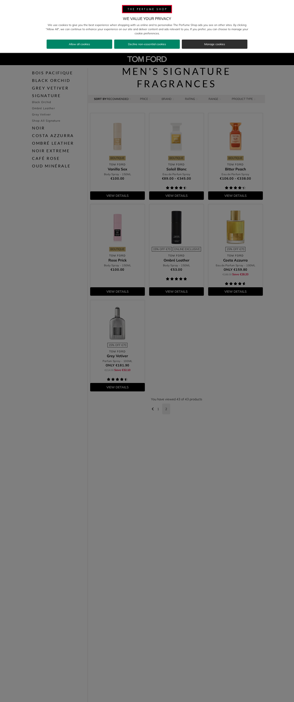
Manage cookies (214, 44)
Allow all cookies (79, 44)
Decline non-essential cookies (147, 44)
